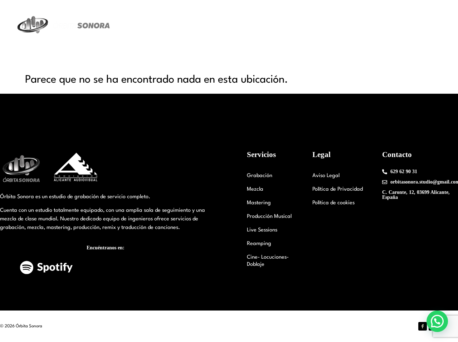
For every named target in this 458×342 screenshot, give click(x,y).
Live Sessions (262, 230)
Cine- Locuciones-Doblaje (268, 261)
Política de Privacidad (337, 189)
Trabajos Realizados (325, 25)
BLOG (431, 25)
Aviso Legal (326, 176)
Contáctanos (376, 25)
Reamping (259, 243)
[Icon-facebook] (422, 326)
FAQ (408, 25)
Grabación (259, 176)
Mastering (259, 203)
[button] (437, 321)
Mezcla (255, 189)
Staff (243, 25)
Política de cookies (333, 203)
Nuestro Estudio (198, 25)
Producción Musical (269, 216)
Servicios (271, 25)
